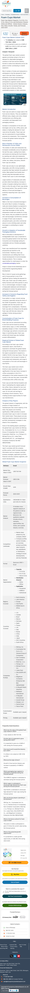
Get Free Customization (15, 896)
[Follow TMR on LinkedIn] (15, 956)
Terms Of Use (3, 944)
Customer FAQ (13, 944)
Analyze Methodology (15, 905)
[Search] (10, 11)
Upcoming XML (4, 948)
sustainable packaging (9, 263)
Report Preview (5, 33)
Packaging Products (15, 14)
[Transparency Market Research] (6, 4)
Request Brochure (24, 33)
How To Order (22, 944)
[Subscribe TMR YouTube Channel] (18, 956)
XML (21, 946)
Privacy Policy (13, 946)
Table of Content (15, 34)
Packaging (7, 14)
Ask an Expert (15, 882)
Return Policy (4, 946)
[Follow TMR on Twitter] (11, 956)
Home (2, 14)
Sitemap (12, 948)
